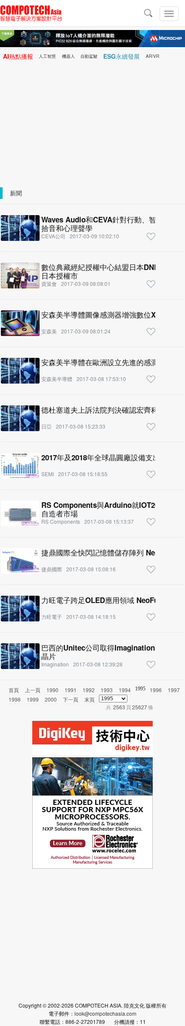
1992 (89, 689)
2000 (51, 699)
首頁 (14, 689)
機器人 (68, 56)
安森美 (49, 331)
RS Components (60, 521)
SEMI (47, 473)
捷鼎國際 (51, 569)
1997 (174, 689)
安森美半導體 (56, 378)
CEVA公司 (53, 236)
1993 (107, 689)
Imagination (55, 664)
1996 (156, 689)
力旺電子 (51, 616)
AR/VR (152, 56)
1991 (71, 689)
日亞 (46, 426)
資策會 (49, 283)
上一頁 (32, 689)
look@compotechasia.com (105, 1013)
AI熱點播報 (18, 56)
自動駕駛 (89, 56)
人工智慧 (47, 56)
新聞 (16, 193)
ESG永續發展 (121, 56)
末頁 (89, 699)
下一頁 (70, 699)
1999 (33, 699)
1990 (52, 689)
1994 (125, 689)
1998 (15, 699)
